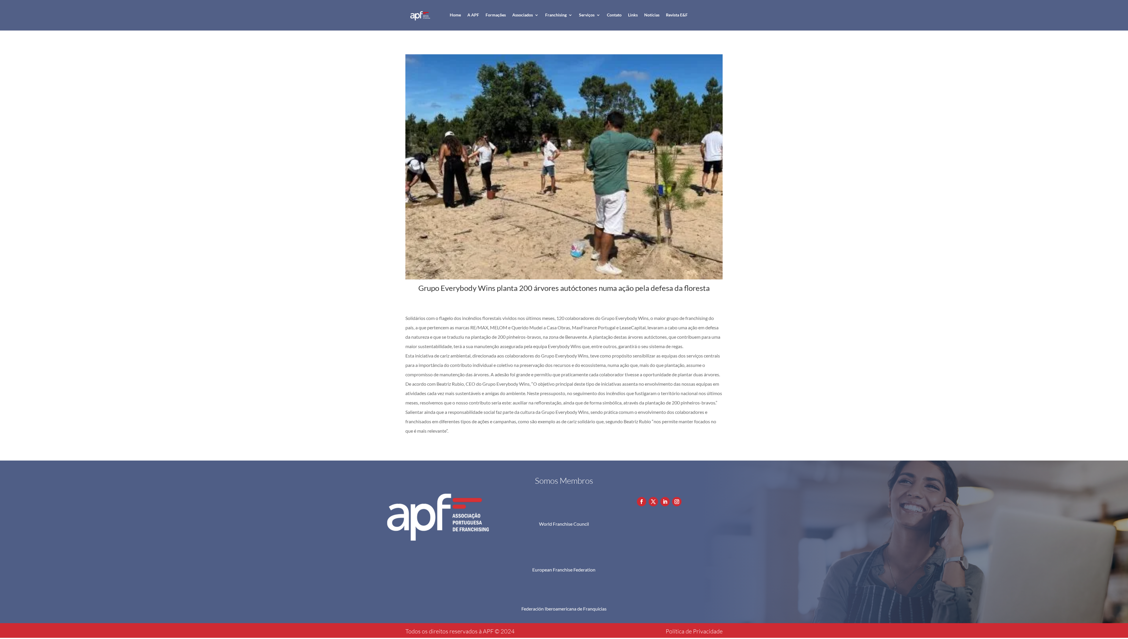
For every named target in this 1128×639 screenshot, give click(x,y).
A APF (473, 14)
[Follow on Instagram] (677, 501)
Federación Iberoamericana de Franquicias (564, 608)
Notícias (651, 14)
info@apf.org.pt (668, 489)
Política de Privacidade (694, 631)
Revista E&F (677, 14)
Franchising (556, 14)
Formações (496, 14)
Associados (522, 14)
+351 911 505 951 (671, 479)
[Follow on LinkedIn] (665, 501)
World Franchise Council (564, 524)
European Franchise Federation (563, 569)
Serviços (587, 14)
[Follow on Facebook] (641, 501)
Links (633, 14)
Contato (614, 14)
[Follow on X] (653, 501)
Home (455, 14)
